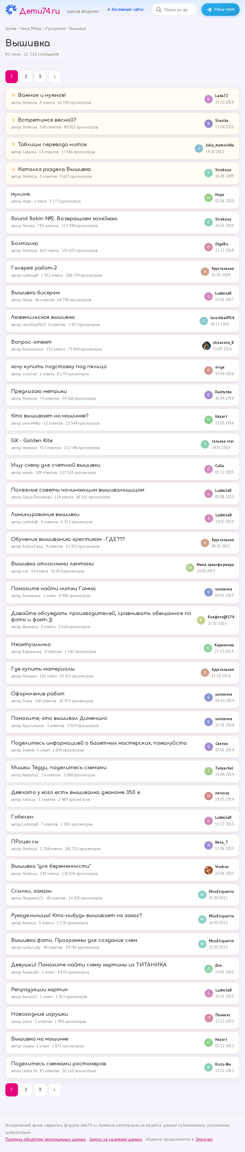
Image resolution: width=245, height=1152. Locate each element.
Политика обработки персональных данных (45, 1139)
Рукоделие (55, 28)
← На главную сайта (125, 9)
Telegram (204, 1139)
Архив (10, 28)
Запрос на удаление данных (115, 1139)
